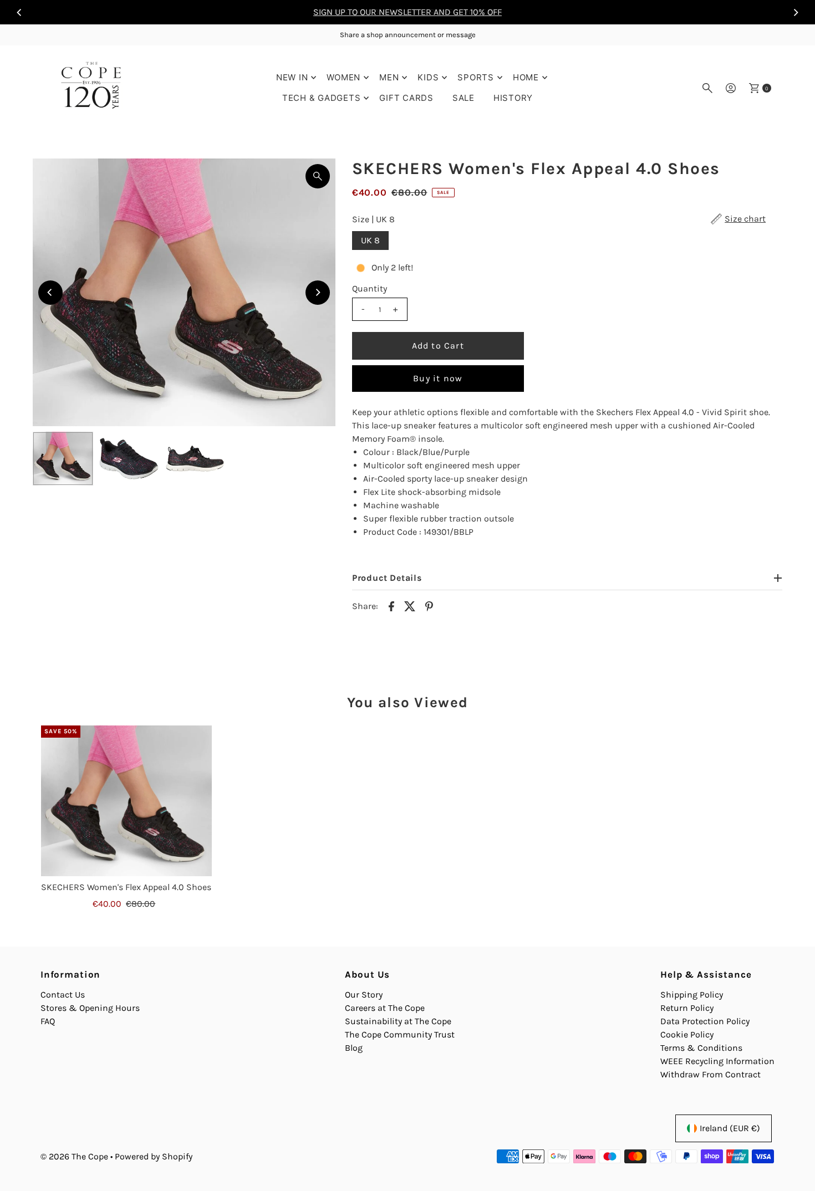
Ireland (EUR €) (730, 1128)
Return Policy (687, 1008)
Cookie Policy (687, 1034)
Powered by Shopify (153, 1156)
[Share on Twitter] (410, 605)
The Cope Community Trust (400, 1034)
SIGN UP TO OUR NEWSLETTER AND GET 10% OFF (407, 12)
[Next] (796, 12)
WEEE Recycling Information (717, 1061)
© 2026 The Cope (74, 1156)
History (513, 98)
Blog (354, 1047)
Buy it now (437, 378)
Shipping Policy (691, 994)
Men (389, 77)
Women (343, 77)
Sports (475, 77)
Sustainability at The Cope (398, 1021)
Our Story (364, 994)
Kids (428, 77)
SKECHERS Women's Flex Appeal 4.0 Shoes (126, 887)
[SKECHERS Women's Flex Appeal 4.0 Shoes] (126, 801)
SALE (463, 98)
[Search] (707, 88)
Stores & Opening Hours (90, 1008)
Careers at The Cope (385, 1008)
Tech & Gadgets (321, 98)
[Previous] (19, 12)
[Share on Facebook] (391, 605)
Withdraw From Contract (710, 1074)
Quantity (369, 288)
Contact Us (62, 994)
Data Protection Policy (705, 1021)
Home (526, 77)
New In (292, 77)
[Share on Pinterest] (429, 605)
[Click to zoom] (317, 176)
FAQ (47, 1021)
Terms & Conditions (701, 1047)
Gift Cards (406, 98)
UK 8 (370, 240)
